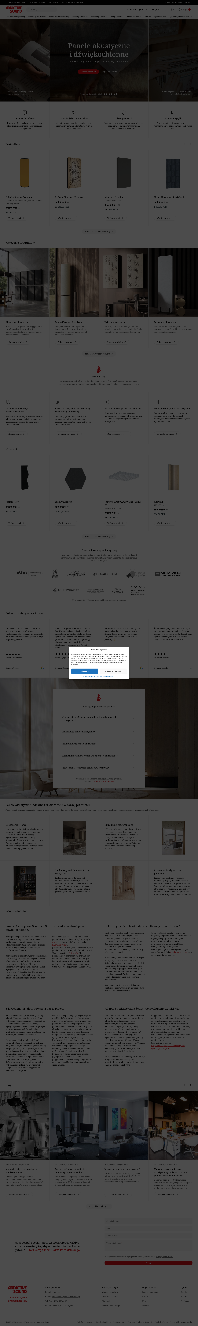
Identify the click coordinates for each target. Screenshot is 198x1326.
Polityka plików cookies (91, 676)
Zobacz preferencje (113, 671)
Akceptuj (85, 671)
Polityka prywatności (107, 676)
